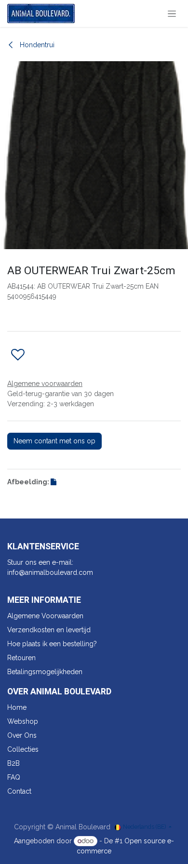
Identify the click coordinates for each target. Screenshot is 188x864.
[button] (17, 355)
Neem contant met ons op (54, 441)
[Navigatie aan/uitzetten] (172, 13)
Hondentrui (36, 45)
